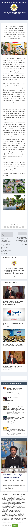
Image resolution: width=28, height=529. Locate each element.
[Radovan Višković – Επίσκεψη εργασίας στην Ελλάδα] (14, 357)
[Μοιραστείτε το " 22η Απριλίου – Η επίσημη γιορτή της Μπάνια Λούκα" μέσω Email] (20, 226)
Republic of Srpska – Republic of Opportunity (13, 324)
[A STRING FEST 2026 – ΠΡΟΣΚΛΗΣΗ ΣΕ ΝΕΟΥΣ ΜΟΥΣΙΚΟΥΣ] (5, 399)
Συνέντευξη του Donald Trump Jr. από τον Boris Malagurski (13, 481)
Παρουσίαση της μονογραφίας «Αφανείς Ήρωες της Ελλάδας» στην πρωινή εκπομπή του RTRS (14, 487)
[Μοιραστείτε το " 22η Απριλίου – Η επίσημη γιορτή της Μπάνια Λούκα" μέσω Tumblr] (11, 226)
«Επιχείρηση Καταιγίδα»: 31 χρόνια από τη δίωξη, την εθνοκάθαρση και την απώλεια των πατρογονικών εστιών (15, 409)
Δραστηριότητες (17, 394)
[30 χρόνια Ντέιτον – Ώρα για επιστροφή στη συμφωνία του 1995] (14, 335)
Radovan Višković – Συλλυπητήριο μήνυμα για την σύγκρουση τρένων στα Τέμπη (14, 302)
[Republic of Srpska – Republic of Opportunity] (14, 314)
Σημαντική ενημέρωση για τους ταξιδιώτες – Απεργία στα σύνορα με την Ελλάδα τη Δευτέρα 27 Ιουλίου (15, 419)
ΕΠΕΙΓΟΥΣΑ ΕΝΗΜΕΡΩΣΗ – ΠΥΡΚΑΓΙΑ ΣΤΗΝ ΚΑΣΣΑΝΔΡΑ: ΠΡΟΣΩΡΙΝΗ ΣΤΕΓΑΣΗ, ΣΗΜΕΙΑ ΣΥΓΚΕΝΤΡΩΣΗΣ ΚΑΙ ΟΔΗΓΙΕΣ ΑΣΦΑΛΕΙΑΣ (15, 389)
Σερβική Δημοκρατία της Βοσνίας (15, 402)
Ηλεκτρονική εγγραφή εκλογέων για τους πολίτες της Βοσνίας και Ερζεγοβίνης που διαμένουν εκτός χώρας (16, 430)
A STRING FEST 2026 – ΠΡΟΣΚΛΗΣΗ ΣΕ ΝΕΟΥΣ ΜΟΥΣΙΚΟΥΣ (13, 399)
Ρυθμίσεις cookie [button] (6, 525)
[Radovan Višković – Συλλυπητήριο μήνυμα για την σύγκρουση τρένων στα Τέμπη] (14, 292)
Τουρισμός (9, 424)
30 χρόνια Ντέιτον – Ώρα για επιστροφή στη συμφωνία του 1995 (13, 345)
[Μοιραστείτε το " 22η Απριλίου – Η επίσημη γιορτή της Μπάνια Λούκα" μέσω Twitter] (8, 226)
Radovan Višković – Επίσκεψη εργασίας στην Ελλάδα (12, 367)
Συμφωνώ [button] (15, 525)
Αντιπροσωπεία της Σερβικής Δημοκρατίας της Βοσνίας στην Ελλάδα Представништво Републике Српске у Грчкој (14, 271)
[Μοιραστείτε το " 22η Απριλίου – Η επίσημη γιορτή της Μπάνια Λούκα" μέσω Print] (23, 226)
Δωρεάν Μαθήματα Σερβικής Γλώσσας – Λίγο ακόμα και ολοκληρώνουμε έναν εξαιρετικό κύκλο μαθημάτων (13, 476)
